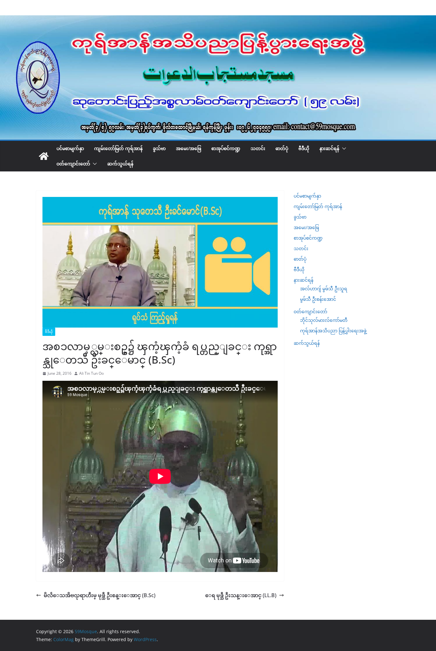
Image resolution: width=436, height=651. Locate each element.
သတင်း (258, 148)
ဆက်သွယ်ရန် (120, 164)
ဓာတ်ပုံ (281, 148)
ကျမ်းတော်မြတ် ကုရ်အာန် (118, 148)
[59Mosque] (218, 19)
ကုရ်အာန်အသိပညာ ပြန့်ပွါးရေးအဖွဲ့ (333, 331)
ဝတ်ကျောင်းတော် (73, 164)
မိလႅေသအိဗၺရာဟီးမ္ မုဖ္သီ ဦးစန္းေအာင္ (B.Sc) (99, 595)
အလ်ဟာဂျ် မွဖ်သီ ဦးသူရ (323, 289)
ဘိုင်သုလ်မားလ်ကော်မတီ (324, 320)
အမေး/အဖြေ (188, 148)
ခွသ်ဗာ (159, 148)
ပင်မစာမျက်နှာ (70, 148)
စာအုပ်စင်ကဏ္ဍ (225, 148)
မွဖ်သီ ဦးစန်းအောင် (318, 299)
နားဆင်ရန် (329, 148)
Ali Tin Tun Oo (91, 373)
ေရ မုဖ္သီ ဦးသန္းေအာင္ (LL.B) (240, 595)
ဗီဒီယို (303, 148)
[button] (342, 148)
